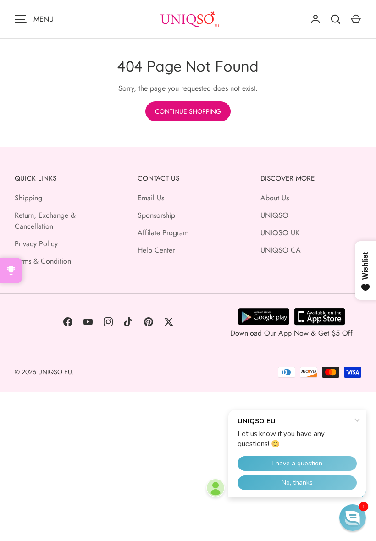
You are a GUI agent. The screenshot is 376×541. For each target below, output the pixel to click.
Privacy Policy (36, 243)
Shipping (28, 198)
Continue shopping (188, 111)
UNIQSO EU (55, 371)
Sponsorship (156, 215)
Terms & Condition (43, 261)
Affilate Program (163, 232)
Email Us (151, 198)
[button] (352, 517)
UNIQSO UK (279, 232)
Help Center (156, 250)
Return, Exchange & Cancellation (45, 221)
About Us (274, 198)
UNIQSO (274, 215)
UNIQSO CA (280, 250)
